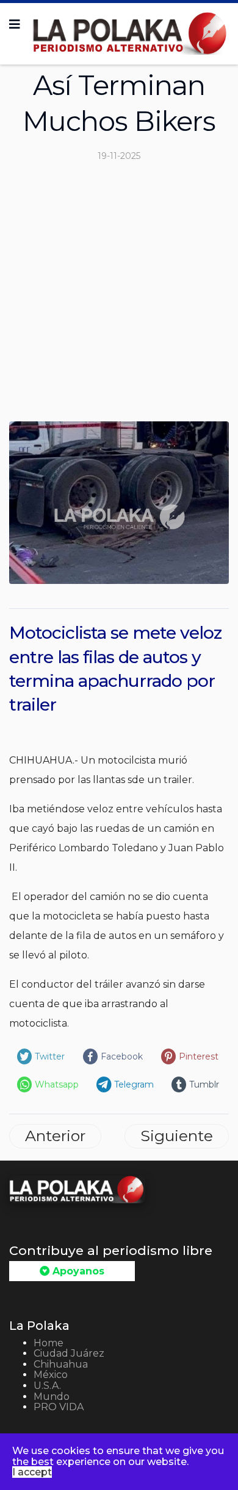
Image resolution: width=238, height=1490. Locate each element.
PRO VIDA (59, 1407)
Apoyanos (76, 1271)
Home (48, 1343)
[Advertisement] (119, 296)
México (51, 1374)
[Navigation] (14, 24)
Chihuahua (61, 1364)
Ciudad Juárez (69, 1353)
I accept (32, 1472)
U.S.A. (47, 1385)
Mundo (52, 1396)
